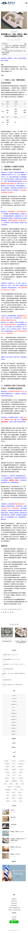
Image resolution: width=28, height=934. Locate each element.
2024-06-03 (12, 843)
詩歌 (20, 795)
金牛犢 (14, 801)
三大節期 (6, 761)
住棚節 (7, 766)
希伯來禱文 (13, 716)
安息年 (7, 778)
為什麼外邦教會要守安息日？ (8, 668)
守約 (20, 775)
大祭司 (20, 772)
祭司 (21, 789)
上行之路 (13, 761)
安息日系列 (14, 901)
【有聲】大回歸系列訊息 (14, 910)
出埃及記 (20, 766)
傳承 (13, 766)
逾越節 (20, 798)
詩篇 (7, 798)
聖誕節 (14, 795)
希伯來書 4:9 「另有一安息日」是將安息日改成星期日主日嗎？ (13, 674)
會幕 (22, 784)
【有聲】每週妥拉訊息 (14, 908)
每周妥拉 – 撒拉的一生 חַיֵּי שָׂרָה (17, 831)
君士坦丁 (21, 769)
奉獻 (8, 775)
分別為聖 (6, 769)
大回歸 (7, 772)
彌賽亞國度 (14, 609)
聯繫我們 (14, 919)
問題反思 (5, 54)
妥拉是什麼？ (13, 817)
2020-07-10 (12, 827)
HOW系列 (13, 695)
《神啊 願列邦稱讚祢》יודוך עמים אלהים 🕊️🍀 (11, 659)
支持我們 (14, 917)
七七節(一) (12, 810)
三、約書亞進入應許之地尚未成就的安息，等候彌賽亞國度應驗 (14, 52)
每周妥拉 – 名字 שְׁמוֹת (15, 854)
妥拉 (7, 639)
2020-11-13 (12, 834)
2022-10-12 (12, 820)
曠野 (17, 784)
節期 (13, 792)
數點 (11, 784)
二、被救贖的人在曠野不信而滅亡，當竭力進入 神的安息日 (14, 48)
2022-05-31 (12, 812)
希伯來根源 (13, 713)
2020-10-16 (12, 849)
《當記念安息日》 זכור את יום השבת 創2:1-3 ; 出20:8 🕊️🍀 (13, 664)
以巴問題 (7, 764)
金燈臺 (8, 801)
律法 (21, 781)
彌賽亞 (7, 781)
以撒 (13, 764)
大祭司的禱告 (13, 824)
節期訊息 (13, 731)
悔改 (5, 784)
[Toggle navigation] (26, 3)
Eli (9, 40)
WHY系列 (13, 701)
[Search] (24, 3)
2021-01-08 (12, 856)
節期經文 (13, 728)
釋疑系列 (15, 32)
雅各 (21, 801)
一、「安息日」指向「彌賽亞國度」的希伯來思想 (14, 46)
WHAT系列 (4, 639)
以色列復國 (20, 764)
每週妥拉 (14, 899)
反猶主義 (14, 769)
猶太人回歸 (17, 787)
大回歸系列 (13, 704)
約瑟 (8, 795)
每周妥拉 (13, 725)
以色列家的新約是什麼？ (7, 641)
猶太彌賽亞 (8, 789)
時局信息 (13, 722)
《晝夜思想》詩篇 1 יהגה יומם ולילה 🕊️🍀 (10, 654)
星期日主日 (20, 609)
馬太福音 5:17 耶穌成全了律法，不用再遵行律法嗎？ (21, 642)
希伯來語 (20, 778)
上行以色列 (21, 761)
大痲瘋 (14, 772)
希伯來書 (10, 609)
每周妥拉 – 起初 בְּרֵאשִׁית (15, 847)
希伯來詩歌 (13, 719)
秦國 (8, 792)
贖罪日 (13, 798)
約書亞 (19, 792)
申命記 (15, 789)
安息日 (12, 32)
